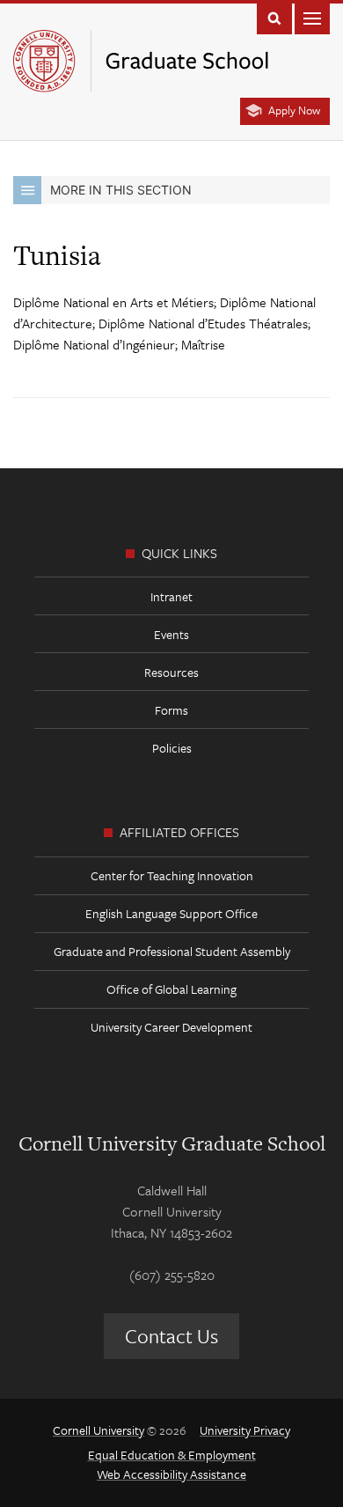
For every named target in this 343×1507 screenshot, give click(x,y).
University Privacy (245, 1430)
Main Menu (312, 17)
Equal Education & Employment (172, 1454)
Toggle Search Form (274, 17)
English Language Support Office (171, 913)
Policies (172, 748)
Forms (171, 710)
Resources (171, 672)
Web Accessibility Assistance (171, 1474)
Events (171, 634)
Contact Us (171, 1335)
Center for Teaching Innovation (172, 875)
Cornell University (98, 1430)
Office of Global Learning (171, 989)
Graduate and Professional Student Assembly (172, 951)
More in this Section (121, 189)
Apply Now (294, 110)
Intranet (171, 596)
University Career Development (171, 1027)
